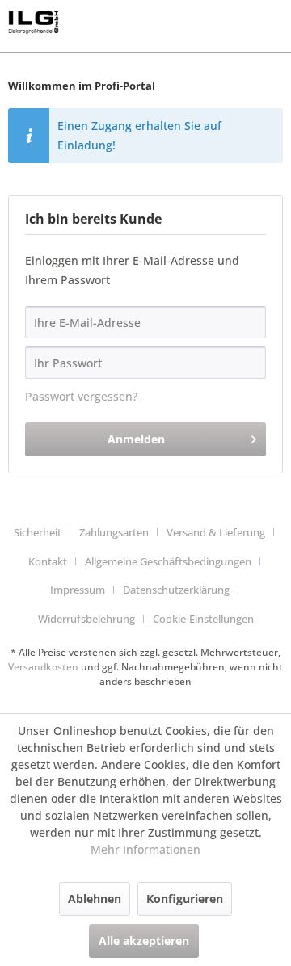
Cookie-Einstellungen (203, 618)
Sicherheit (37, 532)
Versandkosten (43, 667)
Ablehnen (94, 898)
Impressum (77, 589)
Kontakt (47, 561)
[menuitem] (43, 533)
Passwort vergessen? (81, 396)
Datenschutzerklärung (176, 589)
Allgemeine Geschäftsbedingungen (168, 561)
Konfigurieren (184, 898)
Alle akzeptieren (144, 940)
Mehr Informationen (145, 849)
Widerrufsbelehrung (86, 618)
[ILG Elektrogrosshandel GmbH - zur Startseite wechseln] (33, 22)
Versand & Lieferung (216, 532)
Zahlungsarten (114, 532)
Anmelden (136, 439)
